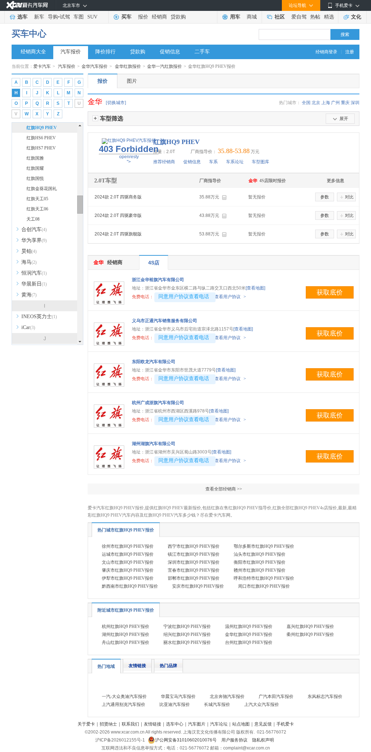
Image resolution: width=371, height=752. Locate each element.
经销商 (159, 17)
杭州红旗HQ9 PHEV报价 (125, 626)
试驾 (65, 17)
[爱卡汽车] (27, 5)
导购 (53, 17)
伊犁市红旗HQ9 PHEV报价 (128, 578)
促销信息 (170, 51)
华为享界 (34, 240)
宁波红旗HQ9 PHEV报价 (187, 626)
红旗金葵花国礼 (41, 188)
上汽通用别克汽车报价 (123, 704)
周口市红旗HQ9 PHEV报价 (264, 586)
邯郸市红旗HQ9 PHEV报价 (194, 578)
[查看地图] (255, 288)
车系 (213, 161)
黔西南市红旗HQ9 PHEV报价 (130, 586)
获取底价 (330, 292)
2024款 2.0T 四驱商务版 (118, 197)
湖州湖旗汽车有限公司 (153, 443)
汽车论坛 (219, 724)
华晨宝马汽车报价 (178, 696)
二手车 (202, 51)
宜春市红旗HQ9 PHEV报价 (194, 570)
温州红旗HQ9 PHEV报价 (248, 626)
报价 (143, 17)
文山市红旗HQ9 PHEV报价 (128, 562)
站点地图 (241, 724)
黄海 (29, 294)
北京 (316, 102)
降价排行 (105, 51)
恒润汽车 (34, 273)
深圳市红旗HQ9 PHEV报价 (194, 562)
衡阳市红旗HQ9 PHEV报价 (259, 562)
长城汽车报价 (217, 704)
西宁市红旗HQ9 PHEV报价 (194, 546)
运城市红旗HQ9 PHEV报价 (128, 554)
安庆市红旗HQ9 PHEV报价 (198, 586)
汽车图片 (196, 724)
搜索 (345, 34)
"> (129, 154)
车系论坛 (234, 161)
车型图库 (260, 161)
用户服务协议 (235, 740)
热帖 (315, 17)
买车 (126, 17)
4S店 (153, 263)
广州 (335, 102)
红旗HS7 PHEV (41, 148)
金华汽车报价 (95, 66)
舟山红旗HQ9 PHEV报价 (125, 642)
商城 (252, 17)
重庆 (345, 102)
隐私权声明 (263, 740)
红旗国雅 (35, 158)
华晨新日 (34, 284)
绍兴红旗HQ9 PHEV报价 (187, 634)
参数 (324, 197)
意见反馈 (263, 724)
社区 (280, 17)
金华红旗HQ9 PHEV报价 (248, 634)
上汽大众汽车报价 (261, 704)
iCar (28, 327)
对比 (349, 197)
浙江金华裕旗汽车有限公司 (158, 279)
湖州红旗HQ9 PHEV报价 (125, 634)
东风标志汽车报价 (325, 696)
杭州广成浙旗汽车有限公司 (158, 402)
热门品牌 (168, 665)
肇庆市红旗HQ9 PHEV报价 (128, 570)
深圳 (355, 102)
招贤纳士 (108, 724)
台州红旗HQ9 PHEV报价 (248, 642)
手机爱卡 (285, 724)
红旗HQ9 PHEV (41, 127)
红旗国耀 (35, 168)
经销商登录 (326, 51)
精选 (329, 17)
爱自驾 (299, 17)
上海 (325, 102)
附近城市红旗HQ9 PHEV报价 (125, 610)
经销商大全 (33, 51)
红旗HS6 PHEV (41, 137)
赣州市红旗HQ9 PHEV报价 (259, 570)
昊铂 (29, 251)
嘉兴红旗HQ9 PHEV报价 (310, 626)
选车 (22, 17)
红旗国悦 (35, 178)
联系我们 (130, 724)
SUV (92, 17)
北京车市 (71, 5)
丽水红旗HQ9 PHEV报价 (187, 642)
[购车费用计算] (224, 197)
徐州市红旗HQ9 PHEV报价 (128, 546)
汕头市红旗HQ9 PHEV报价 (259, 554)
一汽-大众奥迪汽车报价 (124, 696)
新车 (39, 17)
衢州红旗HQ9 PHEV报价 (310, 634)
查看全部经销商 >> (223, 489)
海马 (29, 262)
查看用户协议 (230, 296)
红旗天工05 (37, 198)
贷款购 (178, 17)
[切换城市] (116, 102)
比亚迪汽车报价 (174, 704)
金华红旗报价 (128, 66)
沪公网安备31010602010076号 (186, 740)
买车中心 (29, 33)
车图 (79, 17)
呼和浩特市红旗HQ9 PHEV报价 (264, 578)
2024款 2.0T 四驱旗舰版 (118, 234)
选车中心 (174, 724)
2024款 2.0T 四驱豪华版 (118, 215)
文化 (356, 17)
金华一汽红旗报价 (164, 66)
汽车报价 (71, 51)
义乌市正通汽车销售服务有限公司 (164, 320)
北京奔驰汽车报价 (227, 696)
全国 (306, 102)
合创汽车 (34, 229)
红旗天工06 (37, 208)
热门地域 (106, 666)
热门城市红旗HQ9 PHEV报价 (125, 530)
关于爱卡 (86, 724)
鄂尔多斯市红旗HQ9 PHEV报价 (264, 546)
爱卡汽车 (42, 66)
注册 (349, 51)
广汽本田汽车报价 (276, 696)
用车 (235, 17)
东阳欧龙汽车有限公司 (153, 361)
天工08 (32, 219)
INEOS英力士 (39, 316)
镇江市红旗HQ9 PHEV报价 (194, 554)
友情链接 (137, 665)
